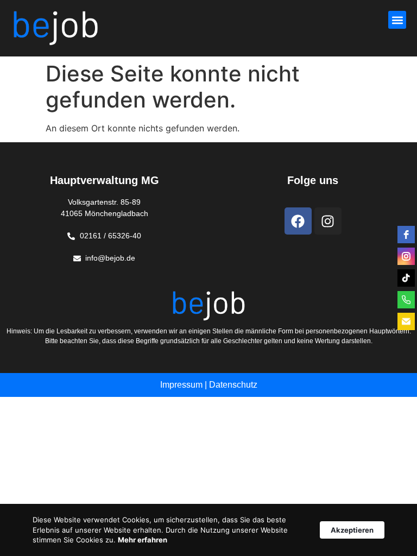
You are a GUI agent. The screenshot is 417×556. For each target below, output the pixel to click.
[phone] (406, 299)
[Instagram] (328, 221)
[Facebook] (298, 221)
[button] (397, 20)
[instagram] (406, 256)
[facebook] (406, 234)
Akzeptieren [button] (352, 530)
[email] (406, 321)
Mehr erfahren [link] (142, 539)
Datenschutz (233, 384)
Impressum (181, 384)
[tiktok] (406, 278)
